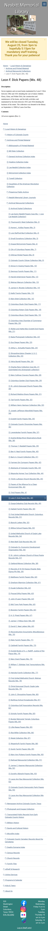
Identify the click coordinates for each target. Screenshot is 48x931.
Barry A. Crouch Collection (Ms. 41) (24, 457)
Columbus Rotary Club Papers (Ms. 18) (25, 310)
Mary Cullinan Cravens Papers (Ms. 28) (25, 375)
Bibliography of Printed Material (21, 146)
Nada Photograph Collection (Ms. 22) (25, 337)
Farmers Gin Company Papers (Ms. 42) (25, 462)
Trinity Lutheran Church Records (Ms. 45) (26, 479)
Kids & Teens (10, 886)
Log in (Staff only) (24, 928)
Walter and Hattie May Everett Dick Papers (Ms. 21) (26, 330)
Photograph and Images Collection (20, 809)
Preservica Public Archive (18, 192)
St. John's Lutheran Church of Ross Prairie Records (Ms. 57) (26, 556)
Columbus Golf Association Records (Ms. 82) (25, 706)
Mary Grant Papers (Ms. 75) (21, 659)
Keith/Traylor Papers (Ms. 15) (22, 293)
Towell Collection (15, 178)
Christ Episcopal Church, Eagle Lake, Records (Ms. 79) (23, 687)
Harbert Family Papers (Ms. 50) (22, 509)
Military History (13, 823)
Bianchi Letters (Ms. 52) (19, 523)
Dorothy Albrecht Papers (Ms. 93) (23, 774)
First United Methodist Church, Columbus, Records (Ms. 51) (25, 515)
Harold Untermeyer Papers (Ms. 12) (24, 277)
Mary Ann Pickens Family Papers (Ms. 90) (27, 755)
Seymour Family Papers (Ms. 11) (23, 271)
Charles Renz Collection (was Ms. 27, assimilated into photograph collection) (24, 368)
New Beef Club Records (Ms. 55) (23, 542)
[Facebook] (24, 903)
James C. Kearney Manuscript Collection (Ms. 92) (25, 766)
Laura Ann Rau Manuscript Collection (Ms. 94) (26, 780)
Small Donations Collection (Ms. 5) (24, 238)
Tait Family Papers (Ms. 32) (21, 400)
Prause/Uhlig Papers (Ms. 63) (22, 593)
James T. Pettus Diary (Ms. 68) (22, 621)
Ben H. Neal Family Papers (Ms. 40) (24, 451)
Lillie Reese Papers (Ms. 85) (21, 727)
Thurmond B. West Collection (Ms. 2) (25, 222)
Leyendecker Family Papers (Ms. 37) (24, 432)
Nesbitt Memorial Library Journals (22, 197)
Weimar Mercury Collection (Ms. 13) (24, 282)
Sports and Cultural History (17, 828)
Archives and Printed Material (17, 68)
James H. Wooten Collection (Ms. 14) (25, 288)
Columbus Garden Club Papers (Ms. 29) (26, 381)
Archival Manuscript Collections (18, 71)
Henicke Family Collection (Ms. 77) (24, 673)
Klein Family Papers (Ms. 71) (21, 640)
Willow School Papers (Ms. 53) (22, 528)
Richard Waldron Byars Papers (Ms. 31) (26, 394)
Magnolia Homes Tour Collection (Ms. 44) (27, 473)
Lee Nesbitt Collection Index (19, 167)
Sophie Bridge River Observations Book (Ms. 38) (24, 439)
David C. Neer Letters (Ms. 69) (22, 626)
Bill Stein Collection (16, 151)
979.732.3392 (8, 915)
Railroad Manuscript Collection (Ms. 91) (26, 760)
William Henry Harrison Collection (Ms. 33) (27, 405)
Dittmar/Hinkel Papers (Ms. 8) (22, 255)
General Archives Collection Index (21, 156)
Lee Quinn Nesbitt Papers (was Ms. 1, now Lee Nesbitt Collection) (26, 215)
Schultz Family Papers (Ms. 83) (22, 714)
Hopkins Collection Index (18, 162)
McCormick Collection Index (19, 173)
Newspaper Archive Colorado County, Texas (24, 804)
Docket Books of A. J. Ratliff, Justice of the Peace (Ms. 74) (26, 652)
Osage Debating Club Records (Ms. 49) (25, 503)
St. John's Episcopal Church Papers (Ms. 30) (25, 387)
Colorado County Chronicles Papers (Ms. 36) (25, 425)
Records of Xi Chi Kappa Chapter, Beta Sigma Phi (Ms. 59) (24, 570)
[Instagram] (23, 909)
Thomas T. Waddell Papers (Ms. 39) (24, 446)
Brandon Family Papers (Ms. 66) (23, 610)
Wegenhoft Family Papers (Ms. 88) (24, 744)
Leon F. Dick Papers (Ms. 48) (21, 498)
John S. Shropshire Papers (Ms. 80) (24, 694)
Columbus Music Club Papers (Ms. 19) (25, 315)
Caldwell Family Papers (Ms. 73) (23, 645)
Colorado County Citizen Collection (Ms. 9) (27, 260)
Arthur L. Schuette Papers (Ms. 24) (24, 348)
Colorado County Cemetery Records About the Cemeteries (24, 840)
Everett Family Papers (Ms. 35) (22, 419)
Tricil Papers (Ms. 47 (18, 492)
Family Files (12, 864)
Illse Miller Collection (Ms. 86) (22, 733)
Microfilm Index (13, 834)
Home (5, 66)
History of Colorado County (17, 135)
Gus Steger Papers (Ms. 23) (21, 342)
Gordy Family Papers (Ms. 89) (22, 749)
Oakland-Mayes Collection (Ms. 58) (24, 563)
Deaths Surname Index (16, 847)
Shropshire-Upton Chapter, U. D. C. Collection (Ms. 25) (22, 354)
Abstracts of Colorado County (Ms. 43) (25, 468)
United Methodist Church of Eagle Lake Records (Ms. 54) (24, 534)
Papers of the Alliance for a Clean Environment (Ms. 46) (22, 485)
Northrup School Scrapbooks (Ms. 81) (25, 700)
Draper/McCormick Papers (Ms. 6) (24, 244)
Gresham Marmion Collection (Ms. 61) (25, 582)
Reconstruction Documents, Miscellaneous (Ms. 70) (26, 633)
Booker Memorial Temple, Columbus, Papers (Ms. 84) (24, 720)
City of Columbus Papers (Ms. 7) (23, 249)
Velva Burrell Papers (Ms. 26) (21, 361)
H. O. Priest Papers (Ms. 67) (21, 615)
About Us (9, 891)
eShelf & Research (12, 869)
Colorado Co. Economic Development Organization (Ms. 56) (24, 548)
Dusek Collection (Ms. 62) (20, 588)
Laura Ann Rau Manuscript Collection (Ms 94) (26, 796)
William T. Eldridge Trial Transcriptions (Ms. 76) (26, 665)
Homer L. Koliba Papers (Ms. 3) (22, 228)
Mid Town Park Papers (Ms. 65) (22, 604)
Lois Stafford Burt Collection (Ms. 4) (24, 233)
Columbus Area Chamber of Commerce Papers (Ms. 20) (24, 322)
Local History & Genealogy (20, 66)
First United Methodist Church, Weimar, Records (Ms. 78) (24, 679)
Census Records (13, 853)
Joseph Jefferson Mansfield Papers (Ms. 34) (25, 412)
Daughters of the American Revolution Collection (23, 185)
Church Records (13, 858)
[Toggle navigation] (44, 4)
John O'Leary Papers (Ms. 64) (22, 599)
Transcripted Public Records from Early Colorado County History (21, 815)
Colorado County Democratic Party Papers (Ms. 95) (26, 788)
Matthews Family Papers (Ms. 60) (23, 577)
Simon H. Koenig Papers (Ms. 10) (23, 266)
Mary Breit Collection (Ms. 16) (22, 299)
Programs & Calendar (13, 880)
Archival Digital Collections (21, 208)
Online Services (11, 875)
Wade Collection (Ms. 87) (20, 738)
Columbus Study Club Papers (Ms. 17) (25, 304)
